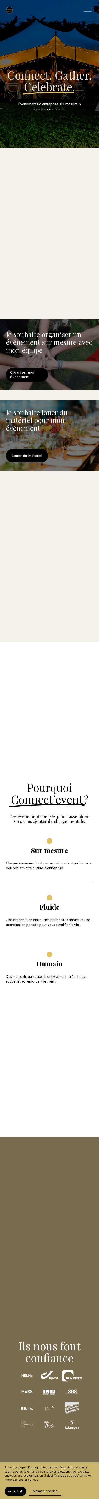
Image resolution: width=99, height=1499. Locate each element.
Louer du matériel (27, 455)
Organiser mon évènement (22, 374)
